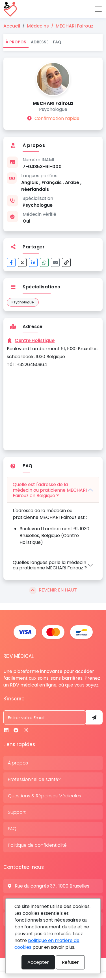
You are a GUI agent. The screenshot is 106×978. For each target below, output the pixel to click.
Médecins (38, 26)
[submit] (94, 717)
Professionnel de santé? (34, 779)
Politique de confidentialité (37, 845)
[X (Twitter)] (22, 262)
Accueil (11, 26)
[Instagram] (26, 730)
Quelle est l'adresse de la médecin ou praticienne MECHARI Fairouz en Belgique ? (50, 489)
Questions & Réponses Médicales (44, 796)
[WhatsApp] (44, 262)
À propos (16, 42)
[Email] (55, 262)
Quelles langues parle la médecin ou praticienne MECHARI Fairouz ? (50, 565)
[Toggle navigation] (98, 9)
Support (17, 812)
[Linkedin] (6, 730)
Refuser (70, 962)
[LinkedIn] (33, 262)
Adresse (39, 42)
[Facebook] (11, 262)
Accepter (38, 962)
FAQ (57, 42)
